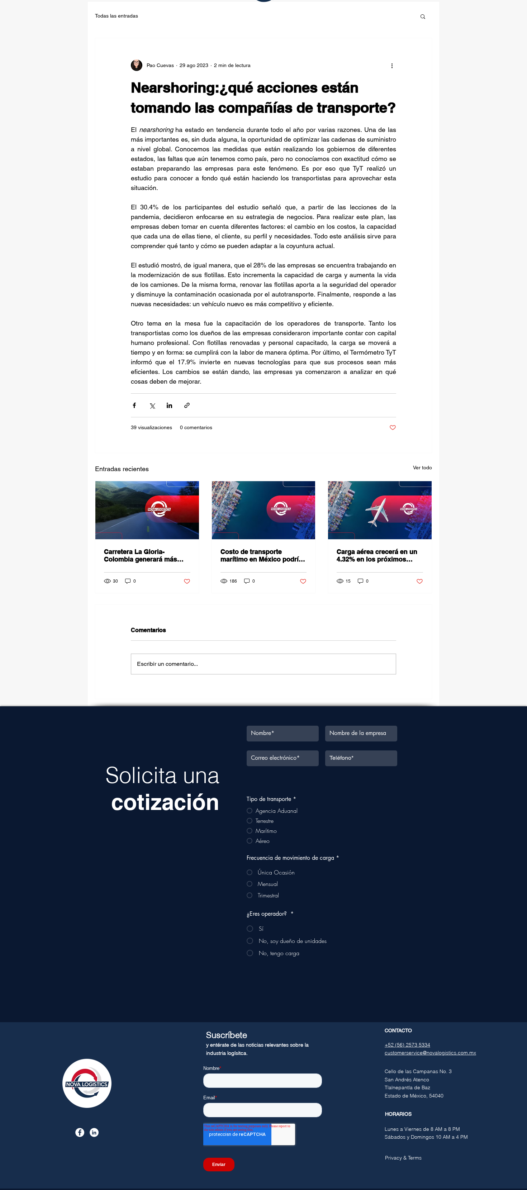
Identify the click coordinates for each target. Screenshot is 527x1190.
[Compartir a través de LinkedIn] (169, 405)
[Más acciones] (392, 65)
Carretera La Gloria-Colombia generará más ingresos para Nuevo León (144, 555)
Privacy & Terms (403, 1158)
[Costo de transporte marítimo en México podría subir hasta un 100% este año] (263, 510)
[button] (422, 16)
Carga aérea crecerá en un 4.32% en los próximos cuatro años (377, 555)
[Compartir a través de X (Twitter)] (151, 405)
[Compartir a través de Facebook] (134, 405)
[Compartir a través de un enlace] (187, 405)
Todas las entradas (116, 16)
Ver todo (422, 467)
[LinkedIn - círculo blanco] (94, 1132)
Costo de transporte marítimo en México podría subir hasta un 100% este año (261, 555)
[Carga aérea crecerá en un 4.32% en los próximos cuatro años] (380, 510)
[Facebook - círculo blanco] (79, 1132)
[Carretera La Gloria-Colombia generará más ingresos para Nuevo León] (147, 510)
